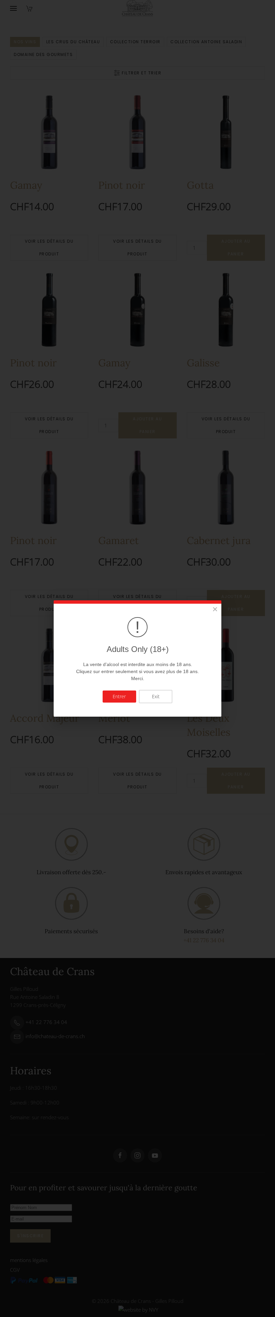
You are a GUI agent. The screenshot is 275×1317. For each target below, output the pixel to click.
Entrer (119, 696)
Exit (156, 696)
